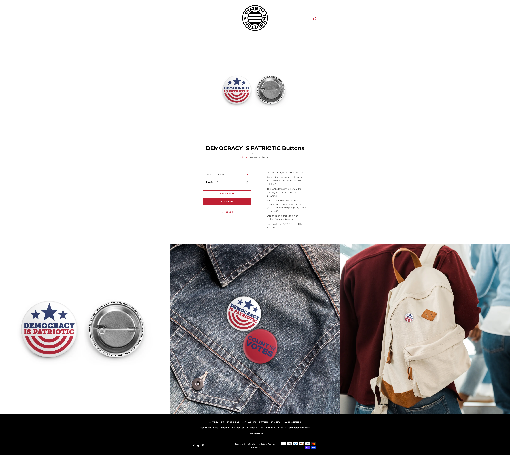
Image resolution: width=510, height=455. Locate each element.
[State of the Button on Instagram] (203, 445)
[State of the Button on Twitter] (198, 445)
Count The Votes (209, 428)
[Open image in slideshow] (255, 90)
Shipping (244, 157)
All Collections (292, 422)
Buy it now (227, 202)
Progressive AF (255, 433)
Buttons (263, 422)
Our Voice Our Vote (299, 428)
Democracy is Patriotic (244, 428)
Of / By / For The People (273, 428)
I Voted (225, 428)
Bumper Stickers (230, 422)
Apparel (213, 422)
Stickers (275, 422)
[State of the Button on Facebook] (194, 445)
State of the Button (258, 444)
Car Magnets (249, 422)
